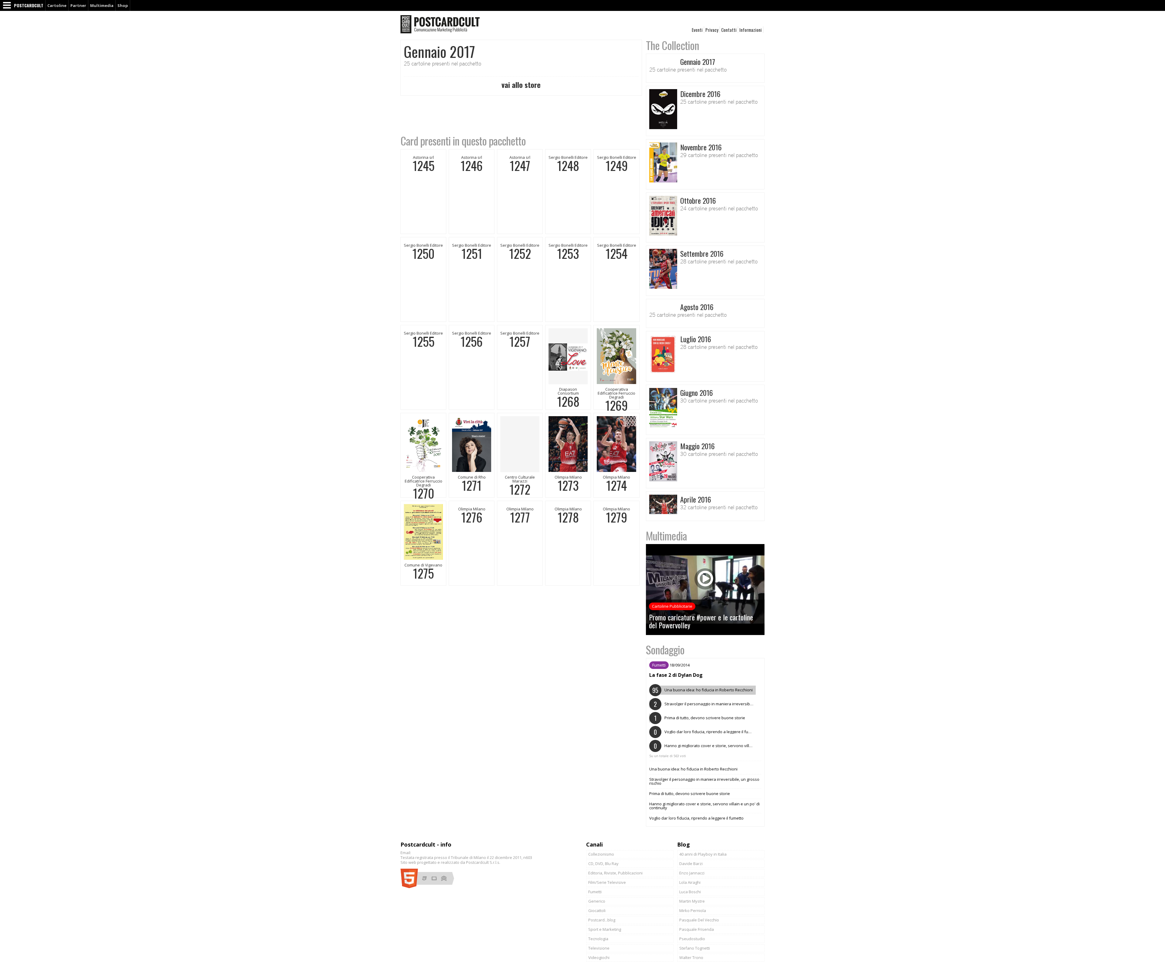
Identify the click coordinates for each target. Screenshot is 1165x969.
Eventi (697, 29)
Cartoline (56, 5)
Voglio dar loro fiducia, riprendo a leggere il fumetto (696, 818)
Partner (78, 5)
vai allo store (521, 84)
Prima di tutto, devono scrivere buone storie (689, 793)
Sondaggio (665, 649)
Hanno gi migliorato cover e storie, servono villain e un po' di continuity (704, 805)
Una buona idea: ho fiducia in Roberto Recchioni (693, 769)
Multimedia (101, 5)
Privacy (711, 29)
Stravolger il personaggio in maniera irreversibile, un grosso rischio (704, 781)
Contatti (729, 29)
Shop (122, 5)
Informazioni (750, 29)
